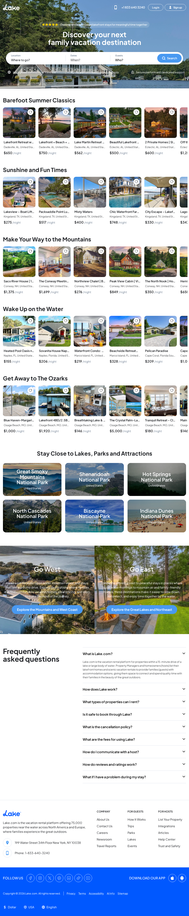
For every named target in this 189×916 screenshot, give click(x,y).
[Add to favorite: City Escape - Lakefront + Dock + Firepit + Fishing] (172, 182)
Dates (74, 55)
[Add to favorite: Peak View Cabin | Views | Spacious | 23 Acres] (136, 251)
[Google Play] (182, 878)
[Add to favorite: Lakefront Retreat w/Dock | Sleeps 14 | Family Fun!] (30, 112)
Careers (102, 833)
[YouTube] (88, 878)
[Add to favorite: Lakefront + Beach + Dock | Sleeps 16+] (66, 112)
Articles (163, 833)
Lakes (132, 839)
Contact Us (104, 826)
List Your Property (170, 820)
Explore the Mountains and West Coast (47, 609)
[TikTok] (78, 878)
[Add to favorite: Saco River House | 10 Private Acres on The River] (30, 251)
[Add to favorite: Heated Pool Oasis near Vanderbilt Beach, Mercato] (30, 321)
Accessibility (96, 893)
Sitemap (123, 893)
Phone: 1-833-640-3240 (32, 853)
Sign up (177, 7)
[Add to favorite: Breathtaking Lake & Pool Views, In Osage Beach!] (101, 390)
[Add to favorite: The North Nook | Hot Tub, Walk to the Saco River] (172, 251)
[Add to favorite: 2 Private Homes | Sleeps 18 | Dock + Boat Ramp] (172, 112)
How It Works (137, 820)
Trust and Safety (169, 846)
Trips (131, 826)
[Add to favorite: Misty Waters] (101, 182)
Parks (131, 833)
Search (172, 58)
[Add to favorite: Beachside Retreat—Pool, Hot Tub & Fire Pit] (136, 321)
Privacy (71, 893)
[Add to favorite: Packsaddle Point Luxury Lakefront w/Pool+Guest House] (66, 182)
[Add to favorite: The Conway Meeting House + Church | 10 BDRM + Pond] (66, 251)
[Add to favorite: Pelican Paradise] (172, 321)
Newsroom (104, 839)
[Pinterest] (59, 878)
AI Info (111, 893)
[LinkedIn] (69, 878)
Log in (155, 7)
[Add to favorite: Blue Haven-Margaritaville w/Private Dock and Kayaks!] (30, 390)
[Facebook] (30, 878)
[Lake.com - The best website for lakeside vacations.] (12, 7)
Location (15, 55)
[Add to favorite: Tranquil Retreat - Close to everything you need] (172, 390)
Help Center (166, 839)
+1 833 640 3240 (133, 7)
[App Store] (172, 878)
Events (132, 846)
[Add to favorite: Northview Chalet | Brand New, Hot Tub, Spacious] (101, 251)
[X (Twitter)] (50, 878)
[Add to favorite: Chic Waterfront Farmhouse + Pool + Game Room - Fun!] (136, 182)
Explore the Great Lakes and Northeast (141, 609)
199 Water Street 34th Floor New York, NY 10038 (48, 843)
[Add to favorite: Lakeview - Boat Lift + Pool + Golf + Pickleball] (30, 182)
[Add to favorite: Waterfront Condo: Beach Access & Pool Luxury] (101, 321)
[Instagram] (40, 878)
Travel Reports (106, 846)
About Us (103, 820)
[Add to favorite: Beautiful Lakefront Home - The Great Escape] (136, 112)
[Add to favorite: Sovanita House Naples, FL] (66, 321)
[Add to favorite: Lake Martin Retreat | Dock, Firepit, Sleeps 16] (101, 112)
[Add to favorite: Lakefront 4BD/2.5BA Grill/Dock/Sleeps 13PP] (66, 390)
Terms (82, 893)
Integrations (166, 826)
